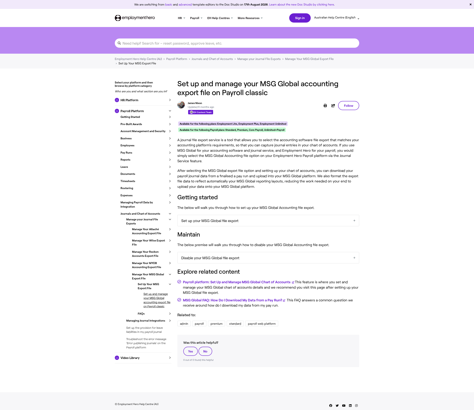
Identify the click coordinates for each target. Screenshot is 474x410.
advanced (185, 4)
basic (168, 4)
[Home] (135, 18)
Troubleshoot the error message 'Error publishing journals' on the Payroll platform (146, 343)
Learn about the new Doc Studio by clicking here (301, 4)
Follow (348, 105)
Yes (190, 351)
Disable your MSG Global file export (210, 258)
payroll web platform (262, 323)
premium (217, 323)
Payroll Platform (176, 59)
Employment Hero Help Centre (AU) (138, 59)
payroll (199, 323)
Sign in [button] (300, 18)
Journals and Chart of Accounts (212, 59)
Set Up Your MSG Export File (137, 63)
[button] (143, 100)
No (205, 351)
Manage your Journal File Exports (259, 59)
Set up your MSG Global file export (209, 220)
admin (184, 323)
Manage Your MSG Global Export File (309, 59)
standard (235, 323)
